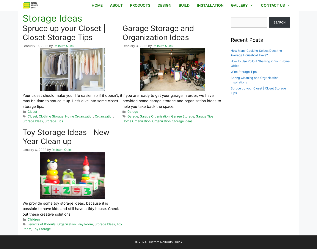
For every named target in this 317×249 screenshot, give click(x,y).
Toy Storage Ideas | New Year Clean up (66, 137)
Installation (210, 5)
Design (164, 5)
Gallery (239, 5)
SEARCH (280, 22)
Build (184, 5)
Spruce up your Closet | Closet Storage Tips (64, 33)
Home (97, 5)
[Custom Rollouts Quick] (30, 5)
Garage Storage (182, 116)
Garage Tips (204, 116)
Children (34, 219)
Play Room (85, 224)
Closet (32, 111)
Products (140, 5)
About (116, 5)
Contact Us (273, 5)
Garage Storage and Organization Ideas (158, 33)
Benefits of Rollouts (42, 224)
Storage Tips (54, 121)
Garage (132, 111)
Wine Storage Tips (244, 72)
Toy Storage (42, 229)
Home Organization (79, 116)
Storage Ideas (33, 121)
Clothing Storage (51, 116)
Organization (104, 116)
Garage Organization (154, 116)
